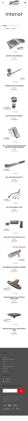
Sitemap (5, 371)
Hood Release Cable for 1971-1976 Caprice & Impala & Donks (14, 298)
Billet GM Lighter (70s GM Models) (14, 116)
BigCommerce (11, 401)
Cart (4, 364)
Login (4, 361)
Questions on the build (9, 359)
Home (4, 357)
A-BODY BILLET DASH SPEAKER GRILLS (14, 56)
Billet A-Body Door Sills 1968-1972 (14, 177)
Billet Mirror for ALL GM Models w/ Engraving (14, 267)
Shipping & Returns (8, 366)
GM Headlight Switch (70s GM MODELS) (14, 86)
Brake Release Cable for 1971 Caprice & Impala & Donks (14, 329)
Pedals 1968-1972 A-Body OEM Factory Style (14, 237)
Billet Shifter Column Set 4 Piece (14, 207)
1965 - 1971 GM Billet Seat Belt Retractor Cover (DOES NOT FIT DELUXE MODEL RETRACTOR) (14, 146)
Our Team (5, 368)
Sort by (7, 28)
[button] (2, 2)
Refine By (5, 25)
